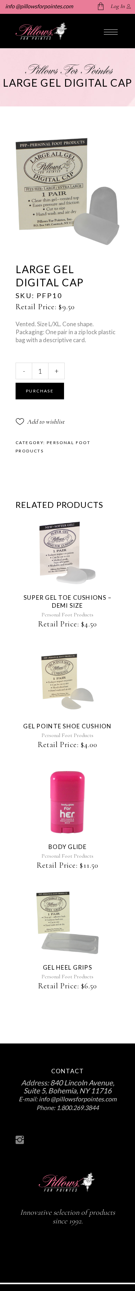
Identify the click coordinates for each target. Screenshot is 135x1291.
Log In (117, 6)
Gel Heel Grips (67, 967)
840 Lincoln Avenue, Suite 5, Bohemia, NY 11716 (69, 1086)
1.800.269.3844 (77, 1107)
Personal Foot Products (67, 614)
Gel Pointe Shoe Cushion (67, 726)
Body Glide (67, 846)
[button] (40, 421)
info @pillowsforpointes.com (38, 6)
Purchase (40, 390)
